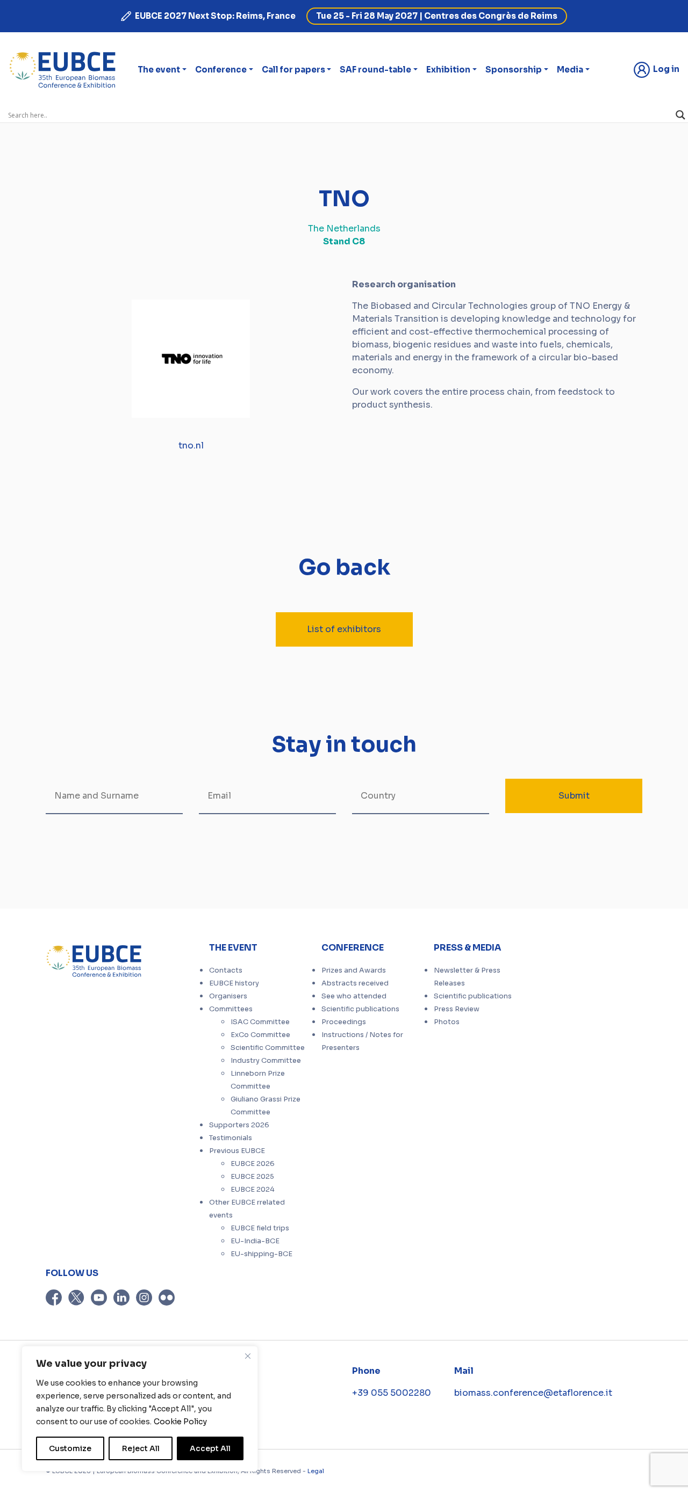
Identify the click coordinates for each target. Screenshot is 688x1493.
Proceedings (343, 1022)
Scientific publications (360, 1009)
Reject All (141, 1448)
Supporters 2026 (239, 1125)
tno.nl (191, 445)
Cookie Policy (180, 1421)
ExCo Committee (260, 1035)
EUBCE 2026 (253, 1163)
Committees (231, 1009)
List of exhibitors (344, 629)
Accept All (210, 1448)
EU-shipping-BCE (261, 1254)
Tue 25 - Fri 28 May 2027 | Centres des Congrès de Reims (436, 16)
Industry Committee (266, 1060)
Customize (70, 1448)
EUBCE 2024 (253, 1189)
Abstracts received (355, 983)
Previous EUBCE (237, 1151)
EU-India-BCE (255, 1241)
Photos (447, 1022)
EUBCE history (234, 983)
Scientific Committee (268, 1047)
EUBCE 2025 (252, 1176)
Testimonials (230, 1138)
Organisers (228, 996)
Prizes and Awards (353, 970)
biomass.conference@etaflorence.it (533, 1392)
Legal (315, 1471)
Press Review (456, 1009)
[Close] (247, 1356)
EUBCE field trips (260, 1228)
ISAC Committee (260, 1022)
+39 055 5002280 (391, 1392)
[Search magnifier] (680, 114)
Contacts (225, 970)
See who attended (353, 996)
